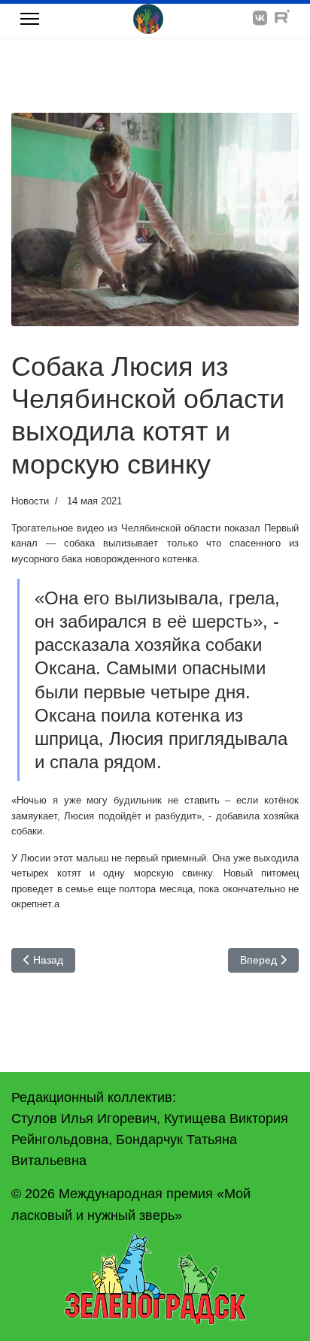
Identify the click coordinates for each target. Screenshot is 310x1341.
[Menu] (29, 19)
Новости (30, 501)
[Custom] (282, 18)
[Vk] (260, 18)
